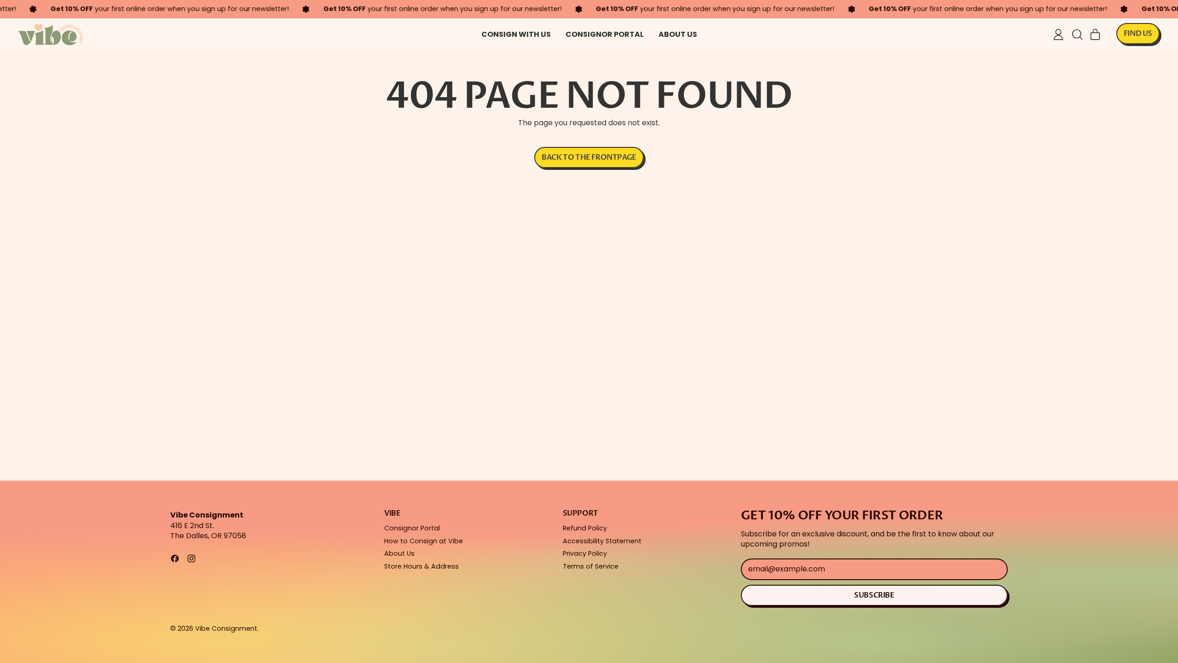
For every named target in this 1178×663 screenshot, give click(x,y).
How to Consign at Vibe (423, 541)
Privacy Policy (585, 553)
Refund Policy (585, 528)
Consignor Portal (605, 34)
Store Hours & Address (421, 566)
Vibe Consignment (226, 628)
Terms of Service (590, 566)
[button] (1076, 34)
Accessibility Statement (602, 541)
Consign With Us (516, 34)
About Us (677, 34)
